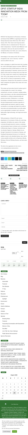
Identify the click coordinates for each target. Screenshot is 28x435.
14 (18, 387)
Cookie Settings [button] (6, 431)
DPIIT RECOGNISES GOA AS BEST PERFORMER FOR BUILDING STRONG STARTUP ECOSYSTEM (5, 187)
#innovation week (12, 151)
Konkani (3, 308)
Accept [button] (14, 431)
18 (6, 390)
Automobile (5, 281)
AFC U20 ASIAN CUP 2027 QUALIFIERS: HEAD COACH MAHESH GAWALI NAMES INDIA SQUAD (13, 367)
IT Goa (4, 289)
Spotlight (4, 299)
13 (14, 387)
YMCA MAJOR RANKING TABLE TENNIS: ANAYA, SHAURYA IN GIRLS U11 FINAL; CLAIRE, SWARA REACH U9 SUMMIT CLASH (13, 354)
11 (6, 387)
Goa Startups (5, 286)
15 (21, 387)
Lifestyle (3, 311)
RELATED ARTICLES (14, 175)
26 (10, 393)
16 (25, 387)
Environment (4, 301)
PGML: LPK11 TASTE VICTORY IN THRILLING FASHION (7, 167)
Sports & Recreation (6, 336)
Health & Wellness (5, 306)
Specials (3, 316)
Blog (2, 276)
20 (14, 390)
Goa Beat (4, 328)
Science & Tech (4, 313)
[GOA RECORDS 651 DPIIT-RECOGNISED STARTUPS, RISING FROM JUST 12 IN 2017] (23, 181)
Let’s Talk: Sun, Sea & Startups (10, 331)
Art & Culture (4, 274)
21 (18, 390)
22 (21, 390)
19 (10, 390)
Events (2, 303)
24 (3, 393)
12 (10, 387)
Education (3, 294)
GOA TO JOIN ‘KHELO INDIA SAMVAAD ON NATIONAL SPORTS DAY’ (11, 349)
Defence (3, 291)
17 (3, 390)
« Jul (2, 398)
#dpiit (6, 151)
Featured (4, 284)
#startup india (21, 152)
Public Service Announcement (9, 333)
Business (3, 5)
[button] (25, 2)
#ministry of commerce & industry (9, 152)
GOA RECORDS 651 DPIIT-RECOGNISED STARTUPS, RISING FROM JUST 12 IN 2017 (23, 186)
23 (25, 390)
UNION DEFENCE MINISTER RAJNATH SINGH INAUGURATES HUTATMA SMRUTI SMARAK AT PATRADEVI (13, 344)
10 (3, 387)
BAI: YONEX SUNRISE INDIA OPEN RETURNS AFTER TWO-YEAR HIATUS (21, 168)
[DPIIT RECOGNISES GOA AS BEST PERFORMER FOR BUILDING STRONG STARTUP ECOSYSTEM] (5, 181)
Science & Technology (11, 5)
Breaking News (6, 318)
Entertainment (4, 296)
